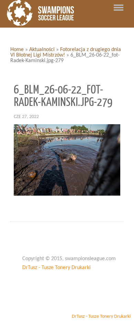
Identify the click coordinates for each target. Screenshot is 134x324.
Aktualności (42, 49)
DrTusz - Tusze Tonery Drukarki (56, 268)
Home (17, 49)
